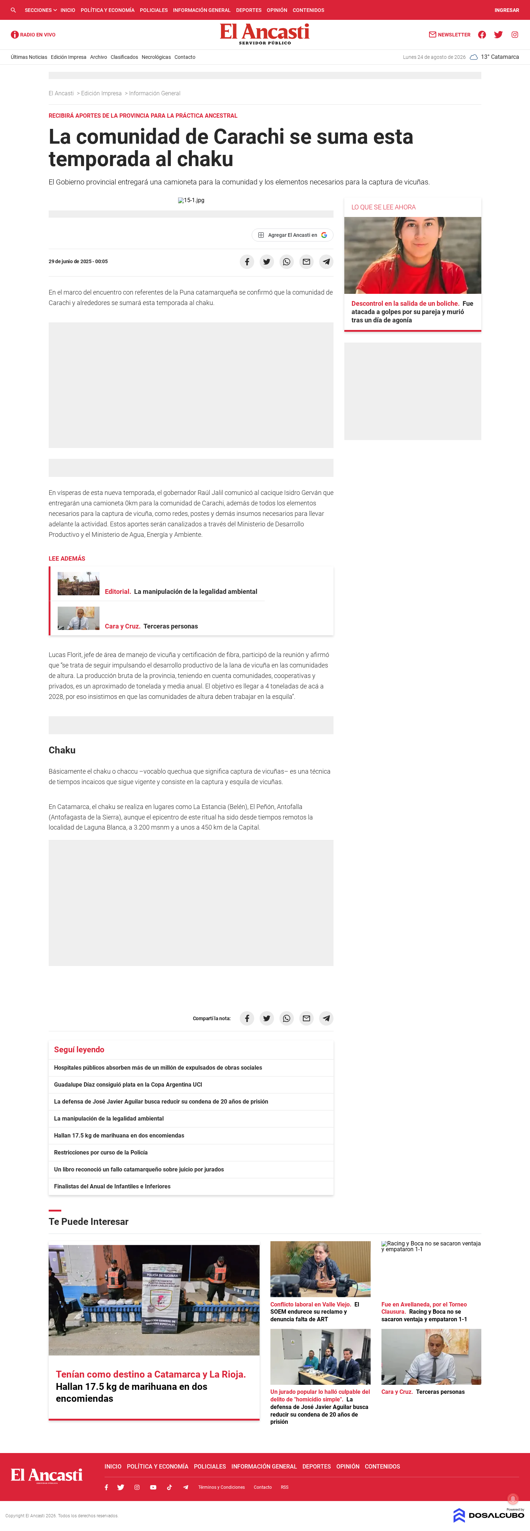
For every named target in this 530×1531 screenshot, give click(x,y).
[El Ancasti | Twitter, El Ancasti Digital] (498, 34)
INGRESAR (507, 10)
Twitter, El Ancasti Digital (120, 1487)
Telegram (185, 1487)
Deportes (248, 10)
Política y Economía (107, 10)
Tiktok (169, 1487)
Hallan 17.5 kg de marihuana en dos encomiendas (119, 1135)
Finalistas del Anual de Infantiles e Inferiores (112, 1186)
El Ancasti (62, 93)
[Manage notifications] (513, 1499)
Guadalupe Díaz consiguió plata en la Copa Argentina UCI (128, 1084)
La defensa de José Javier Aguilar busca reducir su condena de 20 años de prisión (161, 1101)
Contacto (185, 57)
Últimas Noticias (29, 57)
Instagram (137, 1487)
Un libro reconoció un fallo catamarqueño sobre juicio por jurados (139, 1169)
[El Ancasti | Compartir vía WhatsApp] (286, 262)
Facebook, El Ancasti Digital (106, 1487)
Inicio (68, 10)
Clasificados (124, 57)
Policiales (154, 10)
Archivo (98, 57)
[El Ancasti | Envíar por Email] (306, 262)
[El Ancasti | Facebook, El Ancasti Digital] (482, 34)
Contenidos (308, 10)
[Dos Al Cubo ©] (489, 1520)
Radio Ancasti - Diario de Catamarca (33, 35)
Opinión (277, 10)
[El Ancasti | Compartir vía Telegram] (326, 262)
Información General (202, 10)
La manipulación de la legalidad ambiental (109, 1118)
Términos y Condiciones (221, 1487)
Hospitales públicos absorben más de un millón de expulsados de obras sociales (158, 1067)
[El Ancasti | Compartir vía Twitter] (267, 262)
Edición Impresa (69, 57)
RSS (284, 1487)
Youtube (153, 1487)
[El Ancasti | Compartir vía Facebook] (247, 262)
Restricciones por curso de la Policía (101, 1152)
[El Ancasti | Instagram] (514, 34)
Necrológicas (156, 57)
